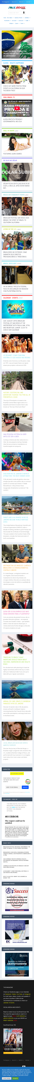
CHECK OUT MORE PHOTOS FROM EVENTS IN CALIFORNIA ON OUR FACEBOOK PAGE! (14, 88)
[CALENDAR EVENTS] (17, 309)
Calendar (28, 2)
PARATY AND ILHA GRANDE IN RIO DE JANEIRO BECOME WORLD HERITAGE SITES (15, 519)
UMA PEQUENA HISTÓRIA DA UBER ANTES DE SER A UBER (14, 435)
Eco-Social (14, 20)
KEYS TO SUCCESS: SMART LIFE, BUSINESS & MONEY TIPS (14, 52)
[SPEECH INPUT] (21, 12)
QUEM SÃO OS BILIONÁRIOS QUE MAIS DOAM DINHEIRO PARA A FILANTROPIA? (16, 612)
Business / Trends (18, 17)
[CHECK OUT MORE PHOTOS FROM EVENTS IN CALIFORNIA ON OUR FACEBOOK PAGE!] (17, 74)
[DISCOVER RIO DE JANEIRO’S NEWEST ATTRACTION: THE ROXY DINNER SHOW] (17, 462)
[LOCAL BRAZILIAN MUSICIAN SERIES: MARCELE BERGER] (17, 731)
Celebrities (27, 17)
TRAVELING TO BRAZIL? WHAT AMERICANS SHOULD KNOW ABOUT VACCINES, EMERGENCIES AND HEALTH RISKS (16, 660)
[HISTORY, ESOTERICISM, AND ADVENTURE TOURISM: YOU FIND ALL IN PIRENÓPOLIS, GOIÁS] (17, 380)
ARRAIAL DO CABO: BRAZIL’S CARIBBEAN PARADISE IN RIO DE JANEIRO (16, 702)
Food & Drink (6, 20)
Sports (16, 23)
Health (27, 20)
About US (14, 2)
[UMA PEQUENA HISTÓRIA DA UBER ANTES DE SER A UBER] (17, 422)
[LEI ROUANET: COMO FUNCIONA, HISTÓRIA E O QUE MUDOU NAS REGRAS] (17, 343)
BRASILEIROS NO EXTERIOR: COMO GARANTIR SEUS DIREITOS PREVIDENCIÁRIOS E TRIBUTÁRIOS (15, 254)
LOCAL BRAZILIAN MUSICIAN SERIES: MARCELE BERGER (15, 744)
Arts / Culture (9, 17)
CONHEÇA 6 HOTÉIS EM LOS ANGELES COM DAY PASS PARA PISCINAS (16, 866)
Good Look (21, 20)
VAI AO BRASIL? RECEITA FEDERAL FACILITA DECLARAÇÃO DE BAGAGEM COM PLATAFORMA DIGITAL (15, 288)
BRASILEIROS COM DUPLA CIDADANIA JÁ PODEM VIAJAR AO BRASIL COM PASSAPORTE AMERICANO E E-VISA (17, 853)
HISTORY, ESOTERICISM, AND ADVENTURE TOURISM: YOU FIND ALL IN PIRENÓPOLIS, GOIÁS (16, 394)
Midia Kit (21, 2)
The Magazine (5, 2)
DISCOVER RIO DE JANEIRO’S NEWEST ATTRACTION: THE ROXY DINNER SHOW (16, 475)
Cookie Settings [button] (6, 1078)
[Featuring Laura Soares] (17, 142)
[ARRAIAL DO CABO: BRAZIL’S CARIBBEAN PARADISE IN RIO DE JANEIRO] (17, 689)
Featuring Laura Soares (12, 154)
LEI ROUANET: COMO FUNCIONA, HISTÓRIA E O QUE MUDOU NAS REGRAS (16, 356)
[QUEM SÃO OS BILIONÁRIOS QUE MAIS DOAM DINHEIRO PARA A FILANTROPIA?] (17, 599)
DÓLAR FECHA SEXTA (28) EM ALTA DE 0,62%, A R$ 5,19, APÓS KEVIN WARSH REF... (16, 185)
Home (5, 17)
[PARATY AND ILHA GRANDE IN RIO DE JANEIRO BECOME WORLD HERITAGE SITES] (17, 505)
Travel (21, 23)
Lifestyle (11, 23)
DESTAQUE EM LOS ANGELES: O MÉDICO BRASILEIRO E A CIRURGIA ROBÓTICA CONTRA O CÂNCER (17, 567)
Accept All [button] (15, 1078)
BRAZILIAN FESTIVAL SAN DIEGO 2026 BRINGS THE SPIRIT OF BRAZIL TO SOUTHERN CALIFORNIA (16, 220)
